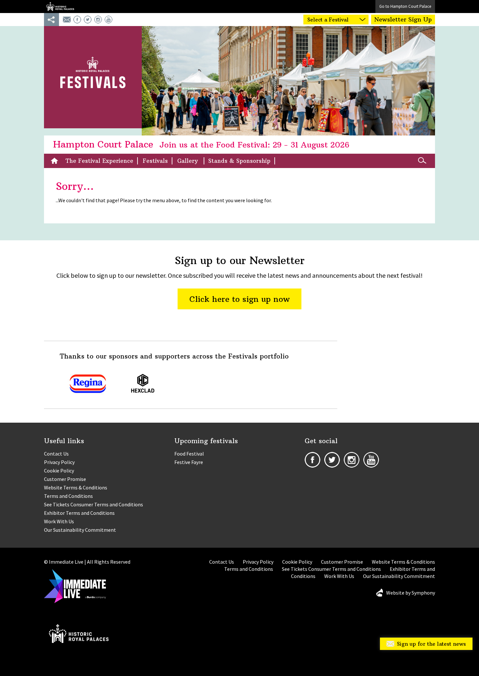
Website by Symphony (410, 592)
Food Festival (189, 453)
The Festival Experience (99, 160)
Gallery (188, 160)
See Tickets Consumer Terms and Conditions (93, 504)
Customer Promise (65, 479)
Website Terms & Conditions (75, 487)
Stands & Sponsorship (239, 160)
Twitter (88, 19)
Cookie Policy (59, 470)
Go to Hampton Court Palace (405, 6)
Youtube (108, 19)
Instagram (98, 19)
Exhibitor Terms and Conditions (79, 513)
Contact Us (56, 453)
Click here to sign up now (239, 299)
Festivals (155, 160)
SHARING (51, 19)
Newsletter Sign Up (403, 19)
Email (67, 19)
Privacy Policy (59, 462)
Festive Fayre (188, 462)
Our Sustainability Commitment (80, 530)
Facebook (77, 19)
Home (56, 161)
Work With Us (59, 521)
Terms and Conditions (68, 496)
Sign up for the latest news (431, 644)
